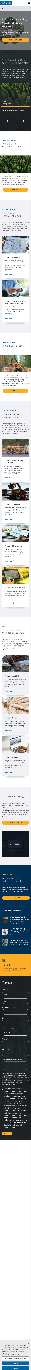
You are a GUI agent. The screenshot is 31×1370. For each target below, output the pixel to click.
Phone (8, 1039)
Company (10, 1018)
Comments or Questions (12, 1060)
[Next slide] (23, 121)
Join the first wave (15, 823)
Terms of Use (6, 1355)
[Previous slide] (7, 121)
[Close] (29, 1343)
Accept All (15, 1368)
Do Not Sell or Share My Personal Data (15, 1358)
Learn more (15, 190)
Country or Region (13, 1028)
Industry (9, 1049)
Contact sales (15, 40)
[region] (15, 102)
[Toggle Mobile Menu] (29, 3)
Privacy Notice (10, 1084)
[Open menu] (2, 8)
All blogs (16, 898)
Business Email (12, 1007)
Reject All (15, 1363)
